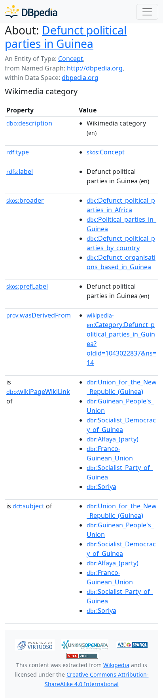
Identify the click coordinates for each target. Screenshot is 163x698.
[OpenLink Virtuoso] (35, 644)
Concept (70, 58)
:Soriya (101, 486)
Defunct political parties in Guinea (66, 37)
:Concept (106, 152)
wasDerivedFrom (38, 315)
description (29, 123)
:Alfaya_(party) (112, 439)
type (17, 152)
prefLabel (27, 286)
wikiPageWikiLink (38, 391)
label (19, 171)
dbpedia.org (80, 77)
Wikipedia (116, 665)
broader (25, 200)
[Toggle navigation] (147, 12)
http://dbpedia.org (95, 68)
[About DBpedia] (31, 11)
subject (28, 506)
